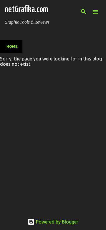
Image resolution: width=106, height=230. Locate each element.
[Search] (83, 12)
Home (12, 46)
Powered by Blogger (56, 221)
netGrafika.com (26, 9)
